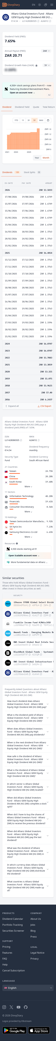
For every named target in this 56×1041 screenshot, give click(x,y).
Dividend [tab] (6, 107)
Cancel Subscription (13, 970)
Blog (33, 930)
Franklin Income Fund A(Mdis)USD (32, 622)
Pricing (6, 946)
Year (37, 157)
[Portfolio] (45, 4)
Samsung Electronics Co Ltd (23, 532)
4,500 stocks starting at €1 (24, 549)
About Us (35, 918)
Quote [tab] (36, 107)
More (27, 486)
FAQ (4, 958)
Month (46, 157)
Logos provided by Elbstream (17, 1021)
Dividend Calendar (12, 918)
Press (33, 936)
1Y (23, 120)
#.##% (10, 69)
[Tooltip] (16, 543)
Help (5, 964)
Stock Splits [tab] (32, 172)
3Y (29, 120)
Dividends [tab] (10, 172)
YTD (16, 120)
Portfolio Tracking (12, 924)
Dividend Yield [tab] (22, 107)
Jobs (32, 924)
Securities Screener (13, 930)
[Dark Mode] (39, 4)
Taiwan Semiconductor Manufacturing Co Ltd (27, 521)
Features (7, 952)
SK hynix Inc (16, 526)
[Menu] (52, 5)
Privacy (34, 958)
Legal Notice (37, 952)
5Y (34, 120)
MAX (41, 120)
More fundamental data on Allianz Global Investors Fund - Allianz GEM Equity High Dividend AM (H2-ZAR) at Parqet (30, 562)
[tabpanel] (28, 139)
